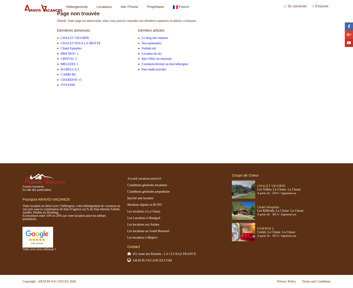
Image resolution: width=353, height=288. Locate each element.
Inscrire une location (140, 198)
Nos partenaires (152, 43)
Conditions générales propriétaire (148, 191)
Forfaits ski (149, 48)
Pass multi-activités (154, 69)
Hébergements (77, 7)
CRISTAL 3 (69, 58)
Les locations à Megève (142, 237)
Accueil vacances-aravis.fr (144, 178)
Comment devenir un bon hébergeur (165, 64)
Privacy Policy (286, 281)
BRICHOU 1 (69, 53)
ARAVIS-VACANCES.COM (152, 260)
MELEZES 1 (69, 64)
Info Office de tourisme (157, 58)
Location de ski (151, 53)
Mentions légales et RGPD (144, 204)
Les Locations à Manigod (143, 218)
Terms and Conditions (316, 281)
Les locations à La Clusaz (143, 211)
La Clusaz (294, 189)
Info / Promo (129, 7)
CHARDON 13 (71, 79)
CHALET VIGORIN (75, 38)
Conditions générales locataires (147, 185)
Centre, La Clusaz (268, 232)
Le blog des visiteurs (155, 38)
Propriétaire (155, 7)
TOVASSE (68, 85)
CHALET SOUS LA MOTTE (81, 43)
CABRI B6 (68, 74)
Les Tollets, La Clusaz (271, 189)
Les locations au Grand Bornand (148, 231)
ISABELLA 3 (70, 69)
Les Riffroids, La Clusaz (273, 210)
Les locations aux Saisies (143, 224)
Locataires (104, 7)
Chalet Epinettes (71, 48)
